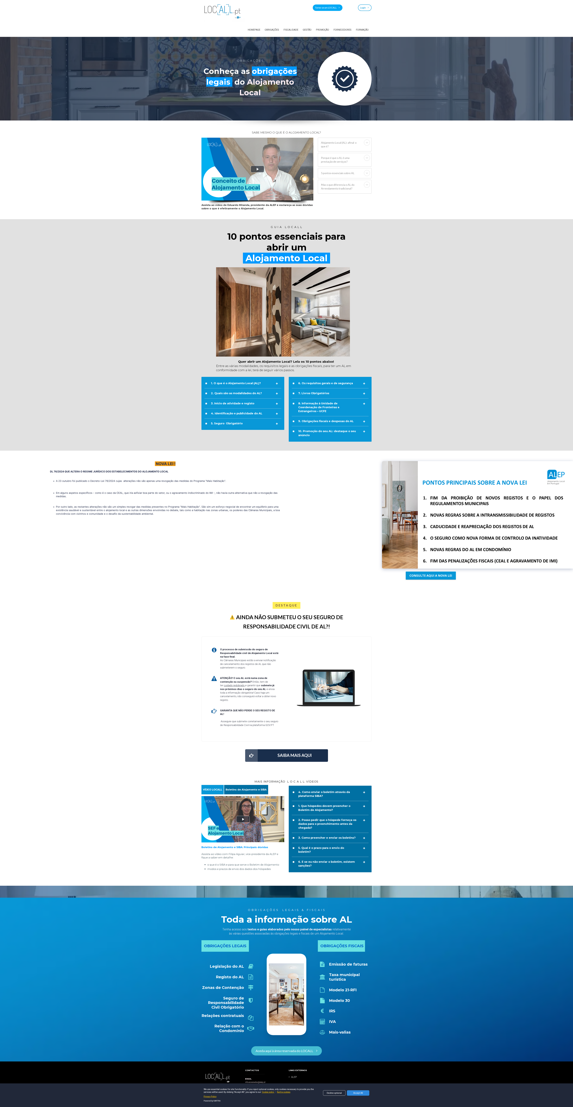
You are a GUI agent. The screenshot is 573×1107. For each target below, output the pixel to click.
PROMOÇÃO (322, 29)
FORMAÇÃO (362, 29)
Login (363, 7)
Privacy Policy (210, 1096)
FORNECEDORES (342, 29)
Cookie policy (268, 1092)
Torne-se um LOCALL (326, 7)
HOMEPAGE (254, 29)
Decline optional (334, 1093)
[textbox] (246, 789)
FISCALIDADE (291, 29)
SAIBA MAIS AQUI (295, 755)
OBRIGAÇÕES (272, 29)
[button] (367, 143)
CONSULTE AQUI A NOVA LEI (430, 576)
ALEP (294, 1077)
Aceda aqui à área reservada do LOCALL (284, 1051)
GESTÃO (307, 29)
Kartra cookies (283, 1092)
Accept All (358, 1093)
